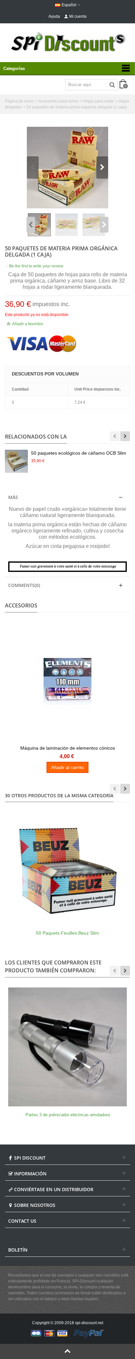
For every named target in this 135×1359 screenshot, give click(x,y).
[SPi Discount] (67, 42)
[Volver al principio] (67, 1351)
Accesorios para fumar (59, 101)
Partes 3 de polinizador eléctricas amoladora (68, 1114)
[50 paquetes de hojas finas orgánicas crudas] (67, 167)
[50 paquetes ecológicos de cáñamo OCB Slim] (16, 461)
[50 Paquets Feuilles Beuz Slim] (67, 864)
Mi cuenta (78, 16)
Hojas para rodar (99, 101)
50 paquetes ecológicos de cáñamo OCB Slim (78, 453)
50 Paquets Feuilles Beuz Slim (67, 933)
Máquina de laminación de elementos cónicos (67, 748)
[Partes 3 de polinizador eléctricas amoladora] (67, 1046)
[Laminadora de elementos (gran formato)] (67, 682)
